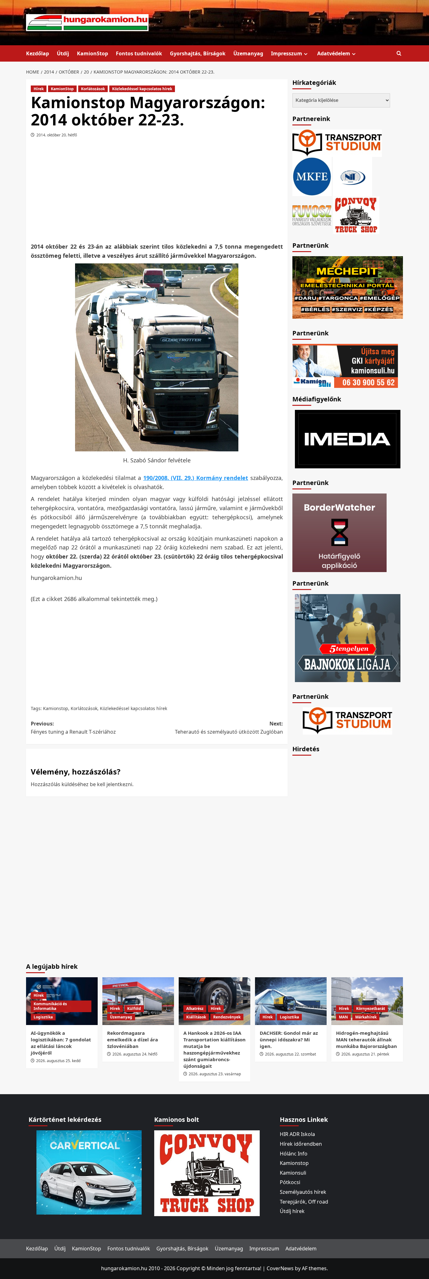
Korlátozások (93, 88)
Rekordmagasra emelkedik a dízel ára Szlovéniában (132, 1039)
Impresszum (286, 53)
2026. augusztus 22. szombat (290, 1054)
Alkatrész (195, 1008)
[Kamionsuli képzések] (345, 365)
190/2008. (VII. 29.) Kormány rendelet (195, 478)
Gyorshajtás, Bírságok (197, 53)
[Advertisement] (157, 192)
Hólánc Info (293, 1153)
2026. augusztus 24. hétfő (134, 1054)
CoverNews (280, 1268)
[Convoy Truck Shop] (207, 1172)
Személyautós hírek (303, 1191)
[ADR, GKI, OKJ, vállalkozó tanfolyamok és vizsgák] (337, 142)
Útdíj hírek (292, 1211)
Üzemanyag (248, 53)
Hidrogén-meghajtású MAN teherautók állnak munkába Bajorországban (366, 1039)
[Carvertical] (89, 1172)
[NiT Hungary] (352, 176)
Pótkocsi (290, 1182)
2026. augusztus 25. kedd (58, 1060)
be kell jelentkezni (111, 784)
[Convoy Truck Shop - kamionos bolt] (356, 214)
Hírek (39, 88)
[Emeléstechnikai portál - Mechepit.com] (347, 287)
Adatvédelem (333, 53)
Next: (229, 727)
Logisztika (43, 1017)
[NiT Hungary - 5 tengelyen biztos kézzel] (347, 637)
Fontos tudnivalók (139, 53)
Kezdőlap (37, 53)
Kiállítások (196, 1017)
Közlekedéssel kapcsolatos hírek (142, 88)
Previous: (73, 727)
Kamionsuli (293, 1172)
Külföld (134, 1008)
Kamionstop (55, 708)
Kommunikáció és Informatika (50, 1006)
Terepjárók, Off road (304, 1201)
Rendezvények (227, 1017)
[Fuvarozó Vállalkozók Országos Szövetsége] (311, 214)
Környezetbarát (370, 1008)
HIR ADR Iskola (297, 1134)
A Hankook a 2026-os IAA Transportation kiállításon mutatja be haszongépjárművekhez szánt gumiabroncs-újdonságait (214, 1049)
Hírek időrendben (301, 1143)
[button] (399, 53)
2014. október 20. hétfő (56, 135)
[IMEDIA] (347, 438)
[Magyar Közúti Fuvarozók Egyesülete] (312, 176)
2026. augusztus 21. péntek (365, 1054)
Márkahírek (366, 1017)
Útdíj (63, 53)
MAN (343, 1017)
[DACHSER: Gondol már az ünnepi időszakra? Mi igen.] (291, 1001)
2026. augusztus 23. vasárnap (215, 1074)
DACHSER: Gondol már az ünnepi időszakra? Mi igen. (289, 1039)
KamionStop (92, 53)
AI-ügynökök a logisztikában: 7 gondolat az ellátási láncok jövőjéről (61, 1043)
